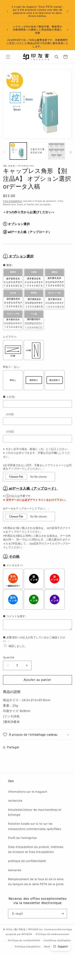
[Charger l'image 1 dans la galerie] (18, 151)
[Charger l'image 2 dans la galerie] (37, 151)
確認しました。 (18, 646)
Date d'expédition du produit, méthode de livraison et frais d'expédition (35, 849)
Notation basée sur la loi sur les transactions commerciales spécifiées (34, 826)
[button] (8, 56)
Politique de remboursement (52, 934)
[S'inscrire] (62, 913)
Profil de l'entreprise (22, 838)
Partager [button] (13, 747)
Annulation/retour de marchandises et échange (34, 812)
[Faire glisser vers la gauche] (4, 152)
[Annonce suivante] (67, 11)
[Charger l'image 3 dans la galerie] (56, 151)
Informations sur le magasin (27, 791)
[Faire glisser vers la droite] (70, 152)
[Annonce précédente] (7, 11)
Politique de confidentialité (24, 940)
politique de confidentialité (27, 861)
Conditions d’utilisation (57, 940)
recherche (15, 800)
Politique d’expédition (27, 946)
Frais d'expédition (12, 201)
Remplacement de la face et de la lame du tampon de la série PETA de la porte (36, 881)
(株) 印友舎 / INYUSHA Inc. (28, 929)
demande (14, 870)
